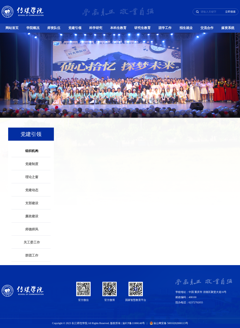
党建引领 (74, 28)
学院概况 (33, 28)
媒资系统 (227, 28)
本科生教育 (118, 28)
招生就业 (186, 28)
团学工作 (165, 28)
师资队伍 (53, 28)
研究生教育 (142, 28)
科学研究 (95, 28)
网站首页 (12, 28)
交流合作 (207, 28)
